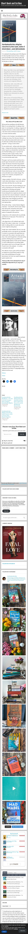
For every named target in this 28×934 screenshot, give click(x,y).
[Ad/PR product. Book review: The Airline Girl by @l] (14, 595)
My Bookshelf (14, 833)
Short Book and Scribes (11, 3)
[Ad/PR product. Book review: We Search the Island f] (14, 764)
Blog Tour (6, 440)
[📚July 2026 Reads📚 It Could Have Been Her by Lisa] (14, 692)
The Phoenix (9, 857)
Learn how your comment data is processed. (13, 483)
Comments (10, 872)
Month (16, 875)
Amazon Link (5, 112)
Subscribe (22, 434)
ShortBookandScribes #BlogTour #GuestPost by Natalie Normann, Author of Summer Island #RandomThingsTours (7, 414)
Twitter (3, 375)
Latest (15, 872)
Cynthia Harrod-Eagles (10, 858)
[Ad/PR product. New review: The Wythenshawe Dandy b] (14, 716)
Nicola (19, 51)
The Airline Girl (9, 846)
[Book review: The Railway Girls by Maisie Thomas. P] (14, 643)
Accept (4, 931)
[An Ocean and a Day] (4, 844)
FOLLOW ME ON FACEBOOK (8, 563)
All (19, 875)
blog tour (5, 443)
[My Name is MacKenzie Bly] (4, 839)
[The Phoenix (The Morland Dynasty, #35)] (4, 860)
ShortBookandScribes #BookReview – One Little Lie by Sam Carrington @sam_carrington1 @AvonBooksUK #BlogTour (7, 400)
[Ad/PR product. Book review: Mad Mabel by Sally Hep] (14, 812)
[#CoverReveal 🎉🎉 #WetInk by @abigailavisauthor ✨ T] (14, 788)
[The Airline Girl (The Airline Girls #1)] (4, 849)
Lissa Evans (9, 837)
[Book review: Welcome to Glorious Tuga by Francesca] (14, 619)
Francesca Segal (9, 852)
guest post (10, 443)
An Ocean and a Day (11, 841)
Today (9, 875)
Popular (5, 872)
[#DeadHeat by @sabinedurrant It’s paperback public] (14, 740)
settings (16, 929)
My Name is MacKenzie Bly (12, 836)
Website (4, 373)
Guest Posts (10, 440)
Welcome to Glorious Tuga (12, 852)
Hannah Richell (9, 841)
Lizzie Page (9, 847)
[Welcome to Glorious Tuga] (4, 855)
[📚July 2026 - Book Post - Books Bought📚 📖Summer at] (14, 668)
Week (12, 875)
